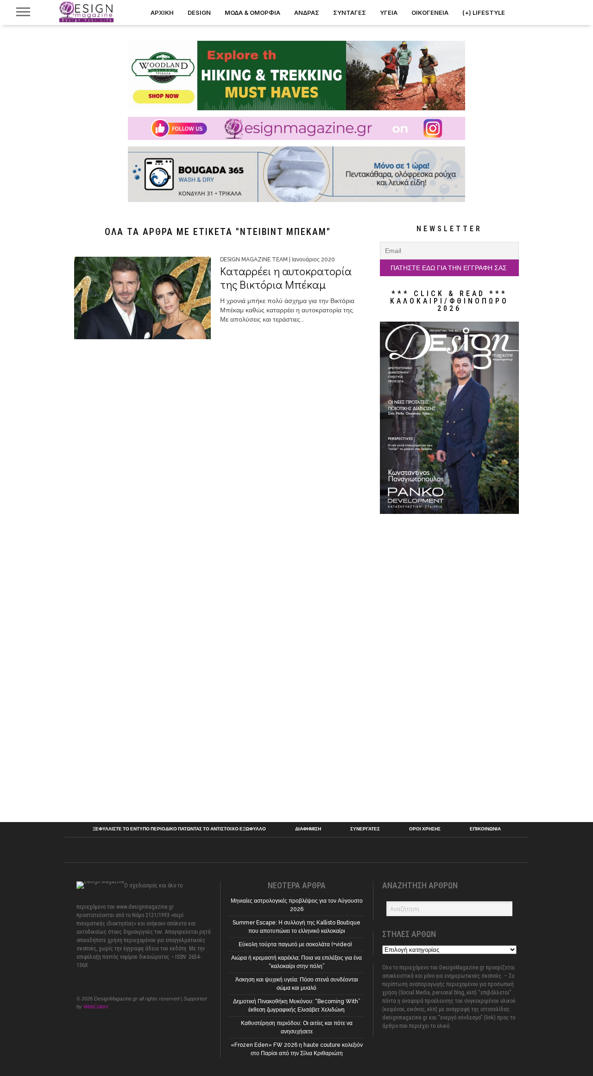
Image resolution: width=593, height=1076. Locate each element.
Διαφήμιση (308, 829)
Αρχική (162, 12)
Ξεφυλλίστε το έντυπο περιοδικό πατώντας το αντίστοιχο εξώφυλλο (179, 829)
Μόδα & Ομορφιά (252, 12)
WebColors (95, 1006)
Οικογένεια (429, 12)
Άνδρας (306, 12)
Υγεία (388, 12)
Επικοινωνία (485, 829)
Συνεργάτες (365, 829)
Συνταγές (349, 12)
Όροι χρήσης (425, 829)
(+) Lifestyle (483, 12)
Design (199, 12)
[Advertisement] (449, 664)
